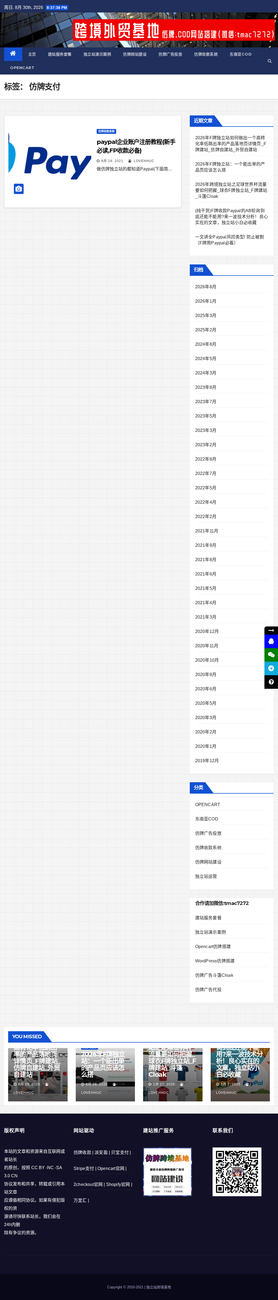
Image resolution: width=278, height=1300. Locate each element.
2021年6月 (205, 574)
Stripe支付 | (85, 1168)
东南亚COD (241, 54)
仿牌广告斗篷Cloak (214, 975)
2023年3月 (205, 430)
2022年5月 (205, 488)
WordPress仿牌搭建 (215, 961)
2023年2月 (205, 444)
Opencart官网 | (112, 1168)
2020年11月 (207, 645)
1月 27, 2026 (164, 1084)
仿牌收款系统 (206, 54)
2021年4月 (205, 602)
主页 (32, 54)
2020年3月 (205, 717)
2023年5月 (205, 416)
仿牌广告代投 (208, 989)
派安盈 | (102, 1152)
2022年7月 (205, 473)
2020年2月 (205, 732)
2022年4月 (205, 502)
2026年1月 (205, 301)
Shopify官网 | (119, 1184)
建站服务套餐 (60, 54)
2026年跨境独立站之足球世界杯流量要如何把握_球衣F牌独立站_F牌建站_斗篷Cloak (231, 190)
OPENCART (22, 67)
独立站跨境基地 (158, 1287)
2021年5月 (205, 588)
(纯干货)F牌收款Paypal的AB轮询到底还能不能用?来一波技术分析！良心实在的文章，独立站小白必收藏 (231, 216)
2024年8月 (205, 344)
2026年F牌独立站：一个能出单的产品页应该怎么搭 (103, 1064)
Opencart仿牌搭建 (213, 946)
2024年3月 (205, 373)
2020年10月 (207, 660)
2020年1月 (205, 746)
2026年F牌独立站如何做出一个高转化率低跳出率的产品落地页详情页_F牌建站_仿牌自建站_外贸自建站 (230, 143)
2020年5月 (205, 703)
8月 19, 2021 (112, 161)
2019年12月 (207, 760)
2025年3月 (205, 315)
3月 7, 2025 (231, 1084)
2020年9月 (205, 674)
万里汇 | (81, 1200)
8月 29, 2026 (29, 1084)
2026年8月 (205, 286)
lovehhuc (143, 161)
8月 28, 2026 (97, 1084)
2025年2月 (205, 330)
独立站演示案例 (97, 54)
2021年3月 (205, 617)
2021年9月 (205, 545)
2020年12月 (207, 631)
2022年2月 (205, 516)
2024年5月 (205, 358)
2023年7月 (205, 401)
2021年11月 (207, 531)
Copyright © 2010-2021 (125, 1287)
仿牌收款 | (83, 1152)
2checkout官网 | (89, 1184)
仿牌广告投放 (170, 54)
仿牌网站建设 (135, 54)
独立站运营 (206, 876)
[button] (270, 61)
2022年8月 (205, 459)
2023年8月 (205, 387)
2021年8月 (205, 559)
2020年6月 (205, 689)
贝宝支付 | (121, 1152)
